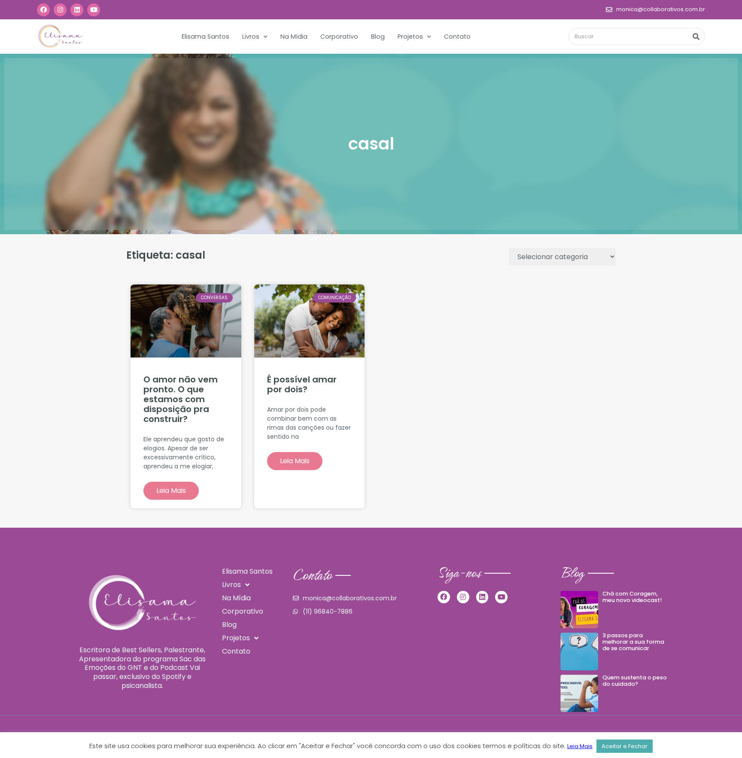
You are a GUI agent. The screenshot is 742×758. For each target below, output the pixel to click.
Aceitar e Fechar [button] (625, 746)
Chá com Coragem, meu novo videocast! (632, 597)
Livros (250, 36)
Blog (378, 36)
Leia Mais (171, 490)
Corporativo (339, 36)
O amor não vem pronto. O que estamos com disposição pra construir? (180, 399)
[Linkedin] (76, 9)
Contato (457, 36)
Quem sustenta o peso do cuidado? (634, 681)
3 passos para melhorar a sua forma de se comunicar (633, 641)
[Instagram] (60, 9)
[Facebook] (43, 9)
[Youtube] (93, 9)
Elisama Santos (205, 36)
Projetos (410, 36)
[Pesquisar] (696, 36)
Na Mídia (293, 36)
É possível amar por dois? (302, 384)
